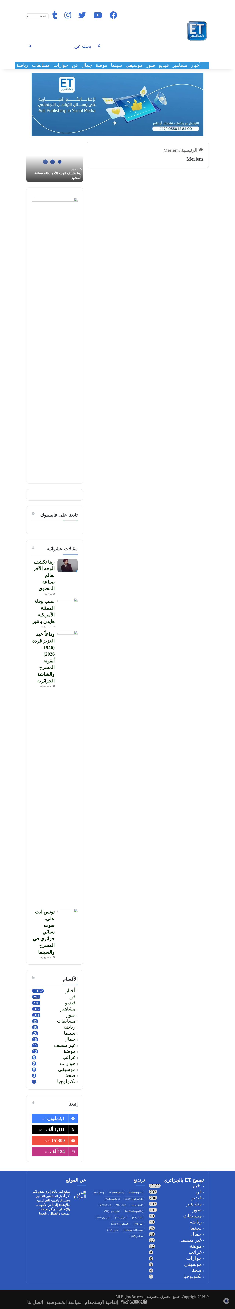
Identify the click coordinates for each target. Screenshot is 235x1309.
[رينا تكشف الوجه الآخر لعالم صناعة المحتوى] (67, 565)
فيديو (164, 65)
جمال (86, 65)
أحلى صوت (112, 1211)
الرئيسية (190, 150)
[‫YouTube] (136, 1302)
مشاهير (179, 65)
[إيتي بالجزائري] (197, 31)
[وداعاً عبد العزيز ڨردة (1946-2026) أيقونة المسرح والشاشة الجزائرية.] (67, 768)
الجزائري (103, 1217)
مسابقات (41, 65)
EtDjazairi (116, 1192)
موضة (101, 65)
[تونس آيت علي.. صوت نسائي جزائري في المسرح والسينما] (67, 915)
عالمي (112, 1230)
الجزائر (121, 1217)
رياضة (22, 65)
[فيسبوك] (145, 1302)
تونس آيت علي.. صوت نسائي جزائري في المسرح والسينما (44, 932)
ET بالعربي (112, 1199)
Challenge (136, 1192)
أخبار (195, 65)
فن (75, 65)
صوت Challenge (133, 1230)
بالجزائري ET (120, 1224)
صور (150, 65)
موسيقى (134, 65)
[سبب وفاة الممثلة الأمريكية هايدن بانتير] (67, 605)
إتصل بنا (35, 1302)
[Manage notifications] (226, 1301)
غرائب (68, 1057)
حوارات (60, 65)
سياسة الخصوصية (64, 1302)
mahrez (137, 1205)
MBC (121, 1205)
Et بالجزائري (134, 1199)
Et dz (99, 1192)
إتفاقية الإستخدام (101, 1302)
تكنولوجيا (66, 1082)
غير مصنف (64, 1045)
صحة (70, 1076)
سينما (116, 65)
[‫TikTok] (127, 1302)
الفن (138, 1224)
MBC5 (105, 1205)
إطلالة (137, 1217)
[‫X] (141, 1302)
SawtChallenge (134, 1211)
